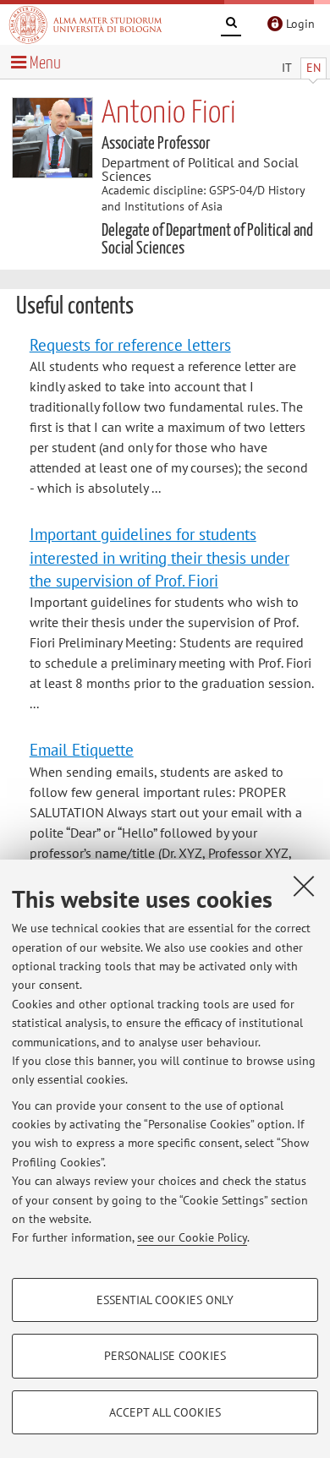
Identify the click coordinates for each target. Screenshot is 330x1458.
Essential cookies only (165, 1300)
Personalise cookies (165, 1355)
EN (313, 67)
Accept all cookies (165, 1412)
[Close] (303, 885)
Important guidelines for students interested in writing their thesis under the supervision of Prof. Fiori (159, 557)
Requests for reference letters (130, 344)
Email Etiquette (82, 749)
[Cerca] (231, 25)
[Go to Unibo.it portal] (85, 24)
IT (287, 67)
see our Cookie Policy (192, 1237)
